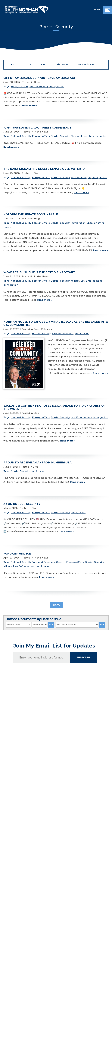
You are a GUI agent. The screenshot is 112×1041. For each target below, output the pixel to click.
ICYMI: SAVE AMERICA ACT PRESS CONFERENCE (37, 127)
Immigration (56, 86)
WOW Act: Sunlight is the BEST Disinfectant (39, 272)
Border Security (39, 86)
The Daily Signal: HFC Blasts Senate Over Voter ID (44, 168)
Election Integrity (81, 136)
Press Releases (85, 64)
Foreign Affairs (19, 86)
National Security (21, 136)
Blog (43, 64)
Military (75, 280)
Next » (56, 605)
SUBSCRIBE (84, 657)
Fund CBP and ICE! (17, 553)
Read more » (30, 105)
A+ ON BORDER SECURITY (21, 504)
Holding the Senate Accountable (30, 214)
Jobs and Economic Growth (48, 562)
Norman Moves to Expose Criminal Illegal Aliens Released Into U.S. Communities (55, 323)
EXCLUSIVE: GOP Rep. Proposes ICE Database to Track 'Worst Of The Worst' (54, 407)
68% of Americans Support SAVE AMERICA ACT (39, 78)
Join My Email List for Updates (54, 646)
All (31, 64)
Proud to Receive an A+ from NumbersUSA (37, 462)
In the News (61, 64)
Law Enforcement (91, 280)
